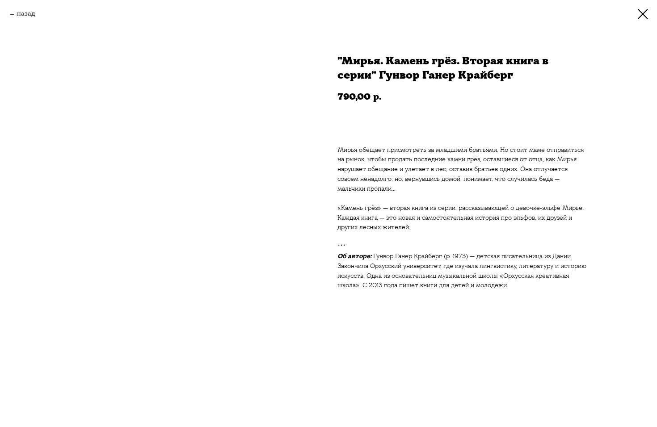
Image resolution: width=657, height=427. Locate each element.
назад (26, 13)
